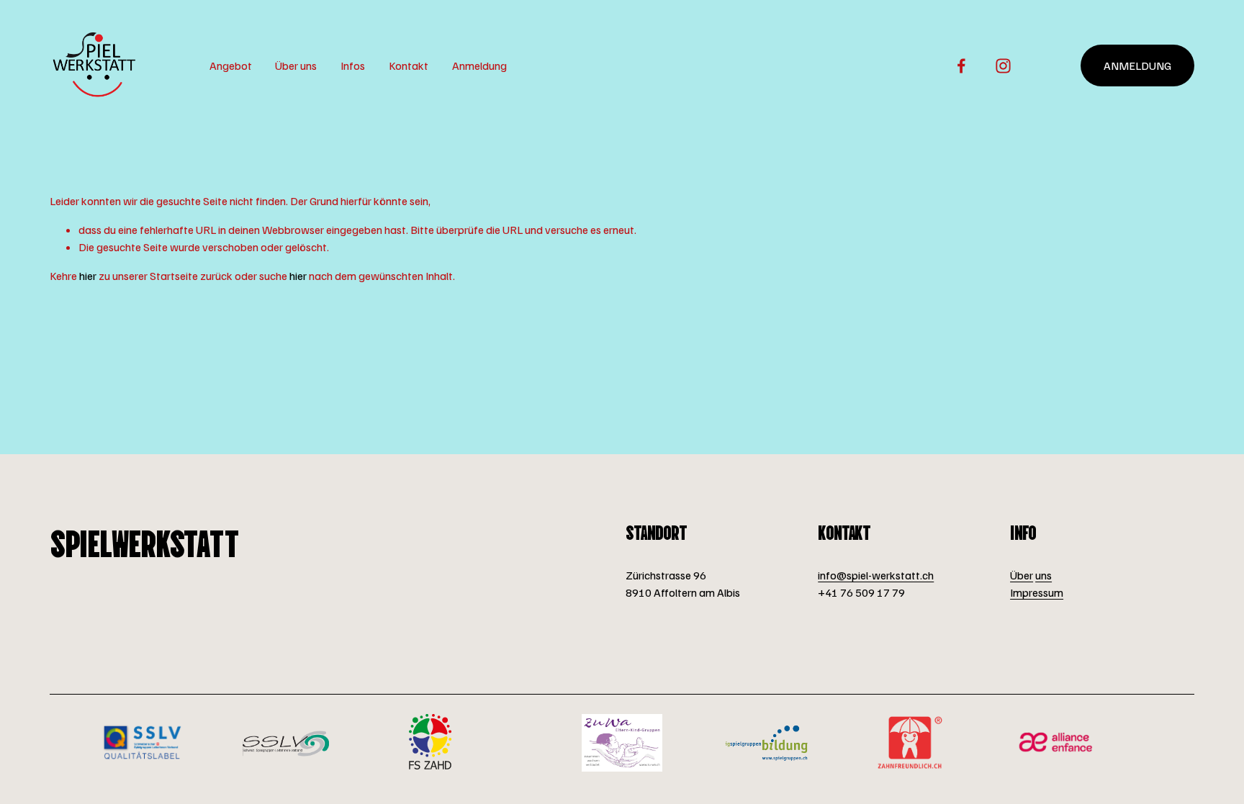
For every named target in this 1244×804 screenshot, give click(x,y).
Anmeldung (479, 65)
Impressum (1036, 592)
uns (1043, 575)
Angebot (230, 65)
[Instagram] (1003, 66)
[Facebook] (961, 66)
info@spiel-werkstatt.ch (876, 575)
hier (87, 275)
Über (1021, 575)
